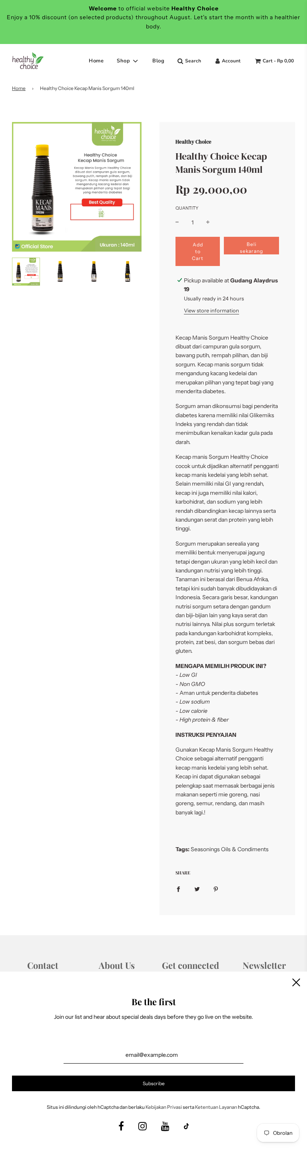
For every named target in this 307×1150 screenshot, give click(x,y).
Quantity (186, 208)
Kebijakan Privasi (164, 1107)
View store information (211, 310)
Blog (158, 60)
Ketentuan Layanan (216, 1107)
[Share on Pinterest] (216, 888)
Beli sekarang (251, 247)
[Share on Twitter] (197, 888)
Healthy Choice (193, 141)
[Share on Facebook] (178, 888)
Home (96, 60)
